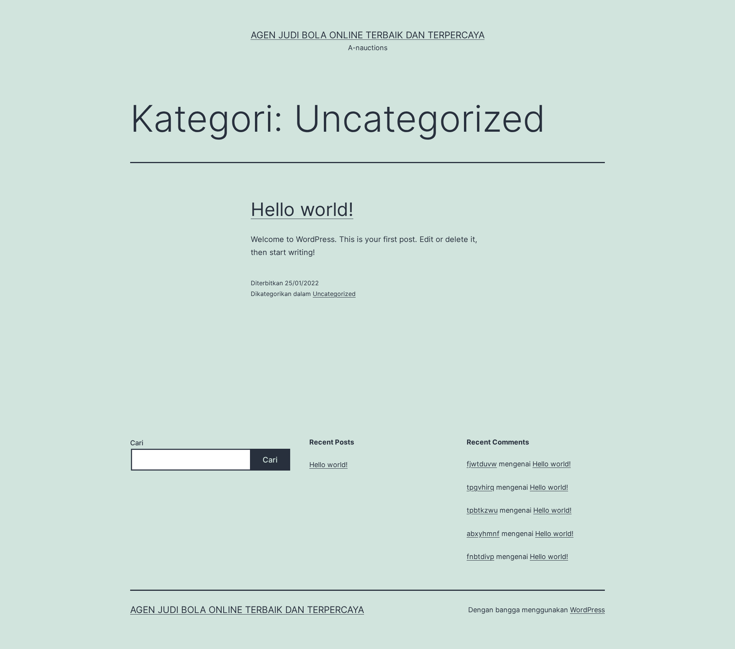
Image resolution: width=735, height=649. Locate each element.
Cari (136, 443)
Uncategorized (334, 294)
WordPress (587, 610)
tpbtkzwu (482, 510)
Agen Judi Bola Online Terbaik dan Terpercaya (368, 35)
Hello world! (302, 209)
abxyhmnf (483, 534)
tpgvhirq (480, 487)
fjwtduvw (482, 464)
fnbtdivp (480, 557)
